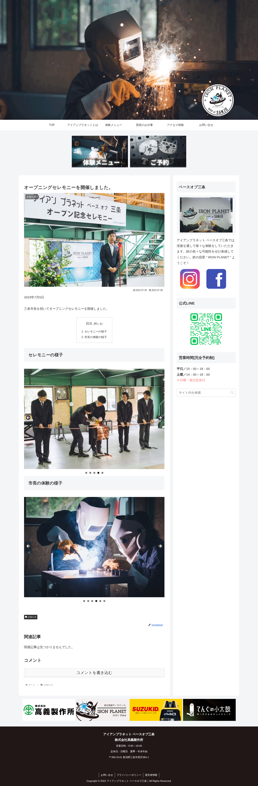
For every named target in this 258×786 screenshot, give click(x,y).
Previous (28, 418)
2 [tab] (90, 473)
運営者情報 (151, 775)
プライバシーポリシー (129, 775)
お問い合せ (107, 775)
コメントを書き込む (94, 672)
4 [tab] (98, 473)
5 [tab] (102, 473)
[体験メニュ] (100, 151)
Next (160, 418)
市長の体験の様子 (95, 337)
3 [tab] (94, 473)
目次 (89, 323)
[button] (232, 393)
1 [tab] (86, 473)
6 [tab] (104, 601)
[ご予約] (158, 151)
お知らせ (32, 617)
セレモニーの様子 (95, 331)
